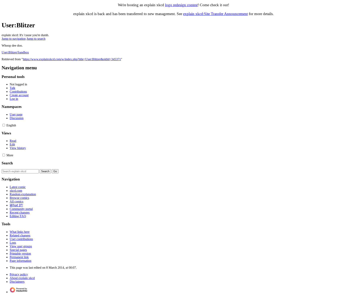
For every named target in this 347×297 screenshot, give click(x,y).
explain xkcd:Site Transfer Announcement (215, 14)
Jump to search (36, 38)
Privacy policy (19, 274)
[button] (3, 125)
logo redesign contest (181, 5)
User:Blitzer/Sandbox (15, 52)
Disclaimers (17, 281)
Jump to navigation (14, 38)
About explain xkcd (22, 278)
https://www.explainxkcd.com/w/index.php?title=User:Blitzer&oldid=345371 (72, 59)
